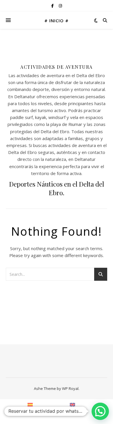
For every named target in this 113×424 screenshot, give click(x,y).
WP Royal (70, 388)
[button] (100, 411)
